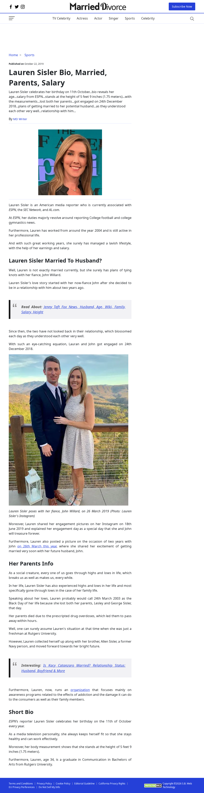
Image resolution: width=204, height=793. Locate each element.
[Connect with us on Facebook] (11, 6)
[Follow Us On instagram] (23, 6)
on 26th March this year (37, 546)
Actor (98, 18)
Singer (114, 18)
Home (13, 55)
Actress (82, 18)
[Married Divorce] (98, 6)
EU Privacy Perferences (22, 787)
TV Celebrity (61, 18)
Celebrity (148, 18)
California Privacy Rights (112, 783)
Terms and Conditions (21, 783)
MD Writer (20, 119)
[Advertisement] (41, 31)
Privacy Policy (44, 783)
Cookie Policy (63, 783)
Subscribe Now (182, 6)
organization (80, 690)
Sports (130, 18)
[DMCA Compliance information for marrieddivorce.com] (153, 785)
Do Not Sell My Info (49, 787)
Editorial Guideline (84, 783)
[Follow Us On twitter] (17, 6)
